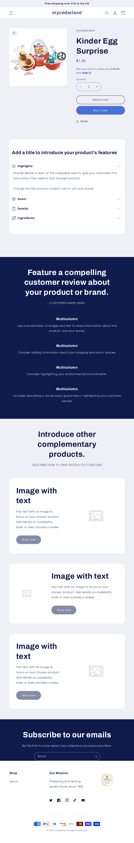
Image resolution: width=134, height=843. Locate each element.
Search (13, 781)
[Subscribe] (96, 756)
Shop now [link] (28, 539)
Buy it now (100, 110)
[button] (11, 13)
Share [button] (84, 121)
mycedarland (61, 830)
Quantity (81, 79)
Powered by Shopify (77, 830)
